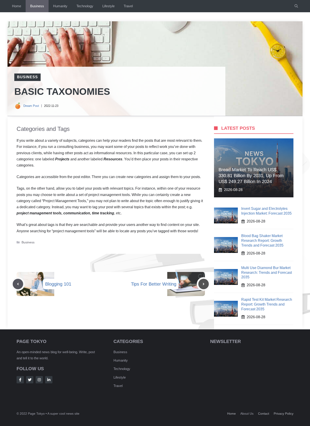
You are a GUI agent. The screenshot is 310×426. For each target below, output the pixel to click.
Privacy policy (283, 413)
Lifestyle (108, 6)
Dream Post (31, 106)
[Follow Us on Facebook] (20, 379)
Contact (263, 413)
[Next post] (203, 284)
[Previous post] (18, 284)
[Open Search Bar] (296, 6)
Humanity (60, 6)
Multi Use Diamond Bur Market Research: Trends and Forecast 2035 (266, 272)
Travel (128, 6)
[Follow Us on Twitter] (29, 379)
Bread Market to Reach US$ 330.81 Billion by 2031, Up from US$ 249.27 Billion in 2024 (251, 175)
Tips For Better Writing (153, 284)
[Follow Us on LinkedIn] (48, 379)
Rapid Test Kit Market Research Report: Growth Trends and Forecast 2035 (266, 304)
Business (37, 6)
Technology (84, 6)
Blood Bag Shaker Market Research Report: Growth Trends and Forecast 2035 (262, 240)
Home (16, 6)
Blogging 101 (58, 284)
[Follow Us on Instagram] (39, 379)
